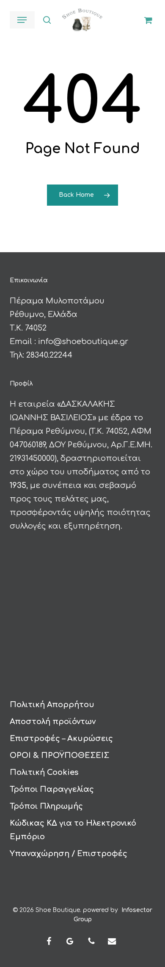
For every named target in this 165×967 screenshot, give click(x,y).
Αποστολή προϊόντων (53, 721)
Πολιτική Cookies (44, 772)
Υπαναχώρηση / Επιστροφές (68, 853)
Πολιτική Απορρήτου (52, 704)
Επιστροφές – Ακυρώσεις (61, 738)
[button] (22, 20)
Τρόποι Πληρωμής (46, 806)
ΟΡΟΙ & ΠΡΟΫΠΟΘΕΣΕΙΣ (59, 755)
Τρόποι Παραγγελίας (52, 789)
